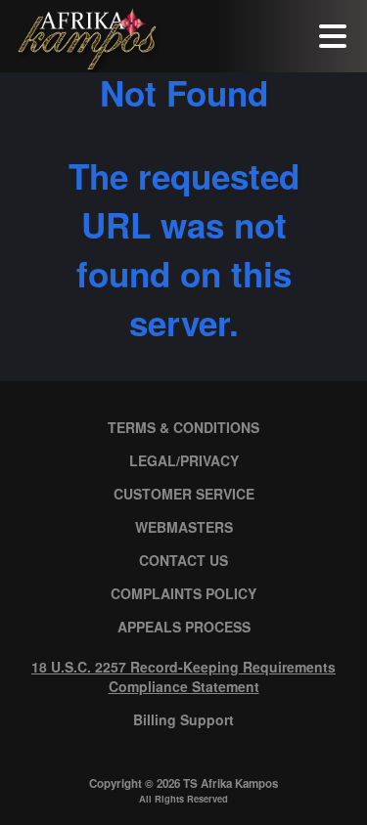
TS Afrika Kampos (230, 783)
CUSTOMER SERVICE (184, 493)
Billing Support (183, 719)
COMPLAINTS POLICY (183, 593)
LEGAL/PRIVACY (184, 460)
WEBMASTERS (184, 527)
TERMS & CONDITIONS (183, 427)
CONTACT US (183, 560)
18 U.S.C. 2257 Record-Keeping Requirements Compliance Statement (183, 676)
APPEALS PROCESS (184, 626)
